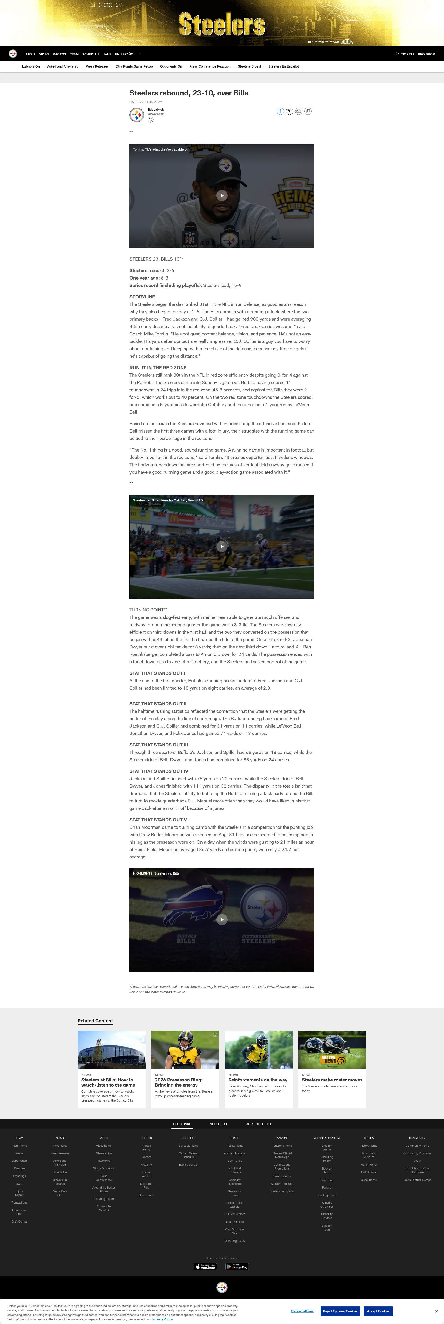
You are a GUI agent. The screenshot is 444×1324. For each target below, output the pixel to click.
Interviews (104, 1160)
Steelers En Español (282, 1191)
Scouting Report (104, 1198)
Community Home (417, 1145)
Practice (146, 1156)
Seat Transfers (235, 1221)
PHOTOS (146, 1138)
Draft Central (19, 1221)
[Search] (397, 54)
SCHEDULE (189, 1138)
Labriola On (60, 1172)
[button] (222, 195)
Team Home (19, 1145)
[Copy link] (308, 111)
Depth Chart (19, 1160)
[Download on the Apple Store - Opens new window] (205, 1267)
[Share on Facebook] (280, 114)
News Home (59, 1145)
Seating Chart (327, 1195)
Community (146, 1195)
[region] (222, 1311)
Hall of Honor (369, 1164)
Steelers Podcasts (282, 1183)
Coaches (19, 1168)
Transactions (19, 1202)
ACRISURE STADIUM (327, 1138)
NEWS (60, 1138)
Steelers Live (104, 1153)
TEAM (19, 1138)
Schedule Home (188, 1145)
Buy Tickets (235, 1160)
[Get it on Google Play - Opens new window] (237, 1269)
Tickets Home (234, 1145)
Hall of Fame (368, 1172)
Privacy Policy (162, 1319)
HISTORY (369, 1138)
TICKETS (234, 1138)
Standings (19, 1175)
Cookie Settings (302, 1311)
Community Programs (417, 1153)
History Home (368, 1145)
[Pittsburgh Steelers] (222, 1288)
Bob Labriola (156, 109)
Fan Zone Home (282, 1145)
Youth (417, 1160)
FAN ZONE (282, 1138)
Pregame (146, 1164)
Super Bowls (369, 1179)
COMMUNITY (417, 1138)
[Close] (437, 1311)
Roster (19, 1153)
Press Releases (60, 1153)
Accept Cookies (378, 1311)
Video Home (103, 1145)
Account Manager (235, 1153)
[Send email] (298, 114)
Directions (327, 1180)
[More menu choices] (141, 54)
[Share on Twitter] (289, 114)
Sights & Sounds (103, 1168)
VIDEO (104, 1138)
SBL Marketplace (235, 1214)
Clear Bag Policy (235, 1240)
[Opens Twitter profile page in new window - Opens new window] (151, 120)
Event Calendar (188, 1164)
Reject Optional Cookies (340, 1311)
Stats (19, 1183)
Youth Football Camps (417, 1179)
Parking (327, 1187)
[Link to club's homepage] (12, 53)
